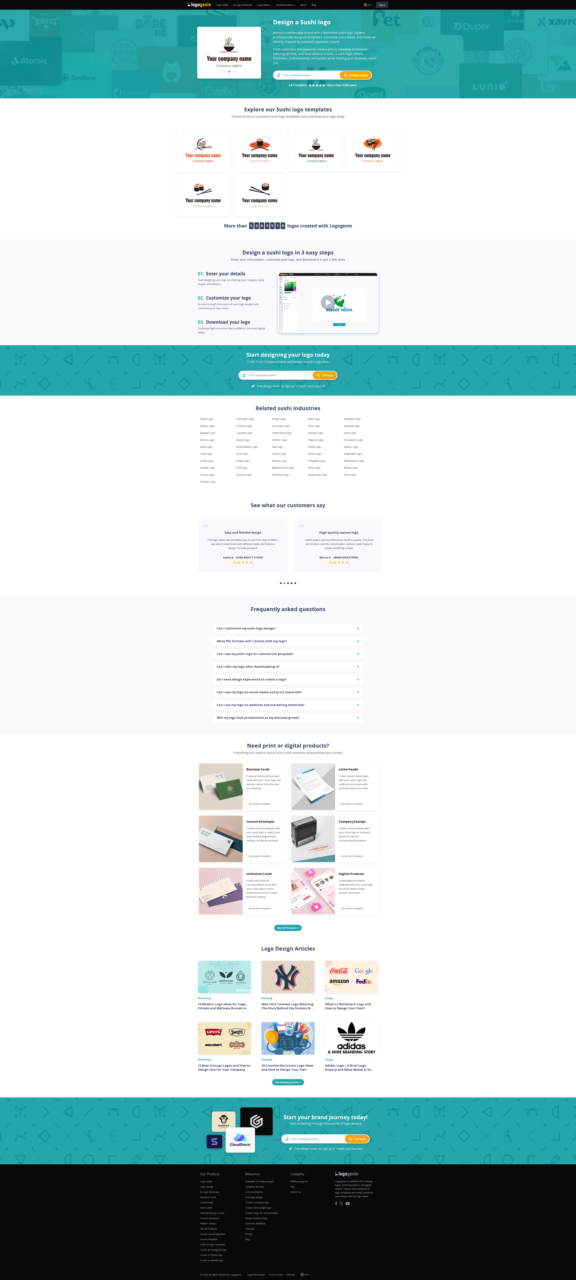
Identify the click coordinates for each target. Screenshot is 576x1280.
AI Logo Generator (243, 4)
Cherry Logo (207, 474)
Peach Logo (314, 453)
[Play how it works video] (328, 302)
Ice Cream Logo (281, 426)
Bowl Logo (206, 446)
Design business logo (256, 1218)
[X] (341, 1203)
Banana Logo (207, 433)
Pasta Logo (314, 446)
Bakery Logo (207, 426)
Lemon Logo (279, 453)
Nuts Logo (314, 419)
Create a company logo (257, 1202)
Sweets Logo (351, 446)
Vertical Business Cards (212, 1212)
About (303, 4)
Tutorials (249, 1228)
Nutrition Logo (280, 474)
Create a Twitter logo (211, 1254)
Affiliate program (299, 1181)
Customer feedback (255, 1223)
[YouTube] (348, 1203)
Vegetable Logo (353, 453)
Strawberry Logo (353, 440)
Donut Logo (243, 440)
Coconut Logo (244, 426)
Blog (313, 4)
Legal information (256, 1274)
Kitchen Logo (279, 440)
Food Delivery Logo (247, 446)
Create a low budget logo (258, 1207)
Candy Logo (207, 460)
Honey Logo (279, 419)
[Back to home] (199, 4)
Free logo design (254, 1197)
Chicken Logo (208, 481)
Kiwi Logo (277, 446)
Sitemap (290, 1274)
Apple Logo (206, 419)
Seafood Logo (352, 426)
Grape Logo (243, 460)
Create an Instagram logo (213, 1249)
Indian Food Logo (282, 433)
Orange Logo (315, 433)
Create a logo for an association (261, 1212)
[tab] (222, 72)
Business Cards (208, 1197)
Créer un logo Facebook (212, 1244)
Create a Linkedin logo (211, 1260)
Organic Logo (315, 440)
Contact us (295, 1191)
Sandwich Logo (352, 419)
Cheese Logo (207, 467)
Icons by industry (254, 1191)
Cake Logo (206, 453)
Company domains (254, 1186)
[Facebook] (336, 1203)
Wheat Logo (351, 467)
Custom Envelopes (210, 1218)
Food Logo (350, 474)
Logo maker (222, 4)
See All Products (208, 1228)
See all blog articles (287, 1082)
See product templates (258, 803)
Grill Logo (241, 467)
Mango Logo (279, 460)
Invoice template (209, 1239)
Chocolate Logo (245, 419)
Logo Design (206, 1186)
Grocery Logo (244, 474)
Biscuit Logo (207, 440)
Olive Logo (314, 426)
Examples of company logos (259, 1181)
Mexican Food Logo (283, 467)
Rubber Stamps (208, 1223)
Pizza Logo (314, 467)
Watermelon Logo (354, 460)
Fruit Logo (242, 453)
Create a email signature (212, 1233)
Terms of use (276, 1274)
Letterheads (206, 1202)
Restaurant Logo (317, 474)
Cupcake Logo (244, 433)
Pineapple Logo (317, 460)
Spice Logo (350, 433)
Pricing (248, 1233)
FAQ (292, 1186)
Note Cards (206, 1207)
